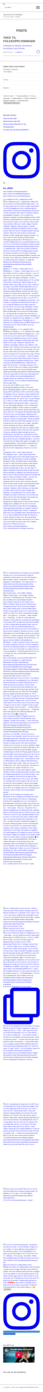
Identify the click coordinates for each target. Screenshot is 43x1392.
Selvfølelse (27, 46)
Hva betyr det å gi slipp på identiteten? (16, 129)
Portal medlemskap (22, 100)
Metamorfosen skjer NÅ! (11, 121)
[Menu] (37, 7)
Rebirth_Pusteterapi (30, 98)
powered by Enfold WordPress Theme (29, 1387)
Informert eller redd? (10, 118)
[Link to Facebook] (38, 1389)
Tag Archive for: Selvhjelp (12, 14)
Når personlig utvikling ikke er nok (14, 124)
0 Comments (19, 52)
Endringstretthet (8, 127)
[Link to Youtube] (32, 1389)
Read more (38, 51)
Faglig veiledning (17, 98)
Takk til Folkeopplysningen (19, 39)
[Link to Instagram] (35, 1389)
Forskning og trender (12, 46)
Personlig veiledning (23, 96)
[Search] (32, 7)
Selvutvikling (19, 48)
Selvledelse (8, 48)
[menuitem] (32, 7)
